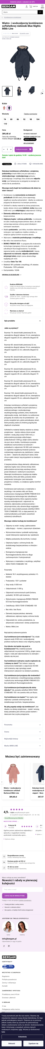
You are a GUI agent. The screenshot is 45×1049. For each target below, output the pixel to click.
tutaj (20, 1029)
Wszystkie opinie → (11, 821)
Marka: (6, 38)
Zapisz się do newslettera (15, 896)
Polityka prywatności (9, 979)
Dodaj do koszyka (21, 149)
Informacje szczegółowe (10, 274)
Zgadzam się (33, 1044)
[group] (15, 782)
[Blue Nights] (9, 108)
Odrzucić (11, 1044)
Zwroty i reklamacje (9, 983)
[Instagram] (9, 946)
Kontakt (5, 986)
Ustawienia (22, 1037)
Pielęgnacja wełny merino (11, 1009)
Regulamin (5, 976)
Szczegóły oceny (24, 33)
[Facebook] (4, 946)
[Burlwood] (4, 108)
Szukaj (40, 12)
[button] (13, 797)
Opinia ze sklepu (10, 839)
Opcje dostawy (29, 143)
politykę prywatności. (25, 900)
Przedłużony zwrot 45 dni (10, 994)
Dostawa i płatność (9, 998)
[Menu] (42, 6)
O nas (4, 1006)
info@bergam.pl (9, 939)
